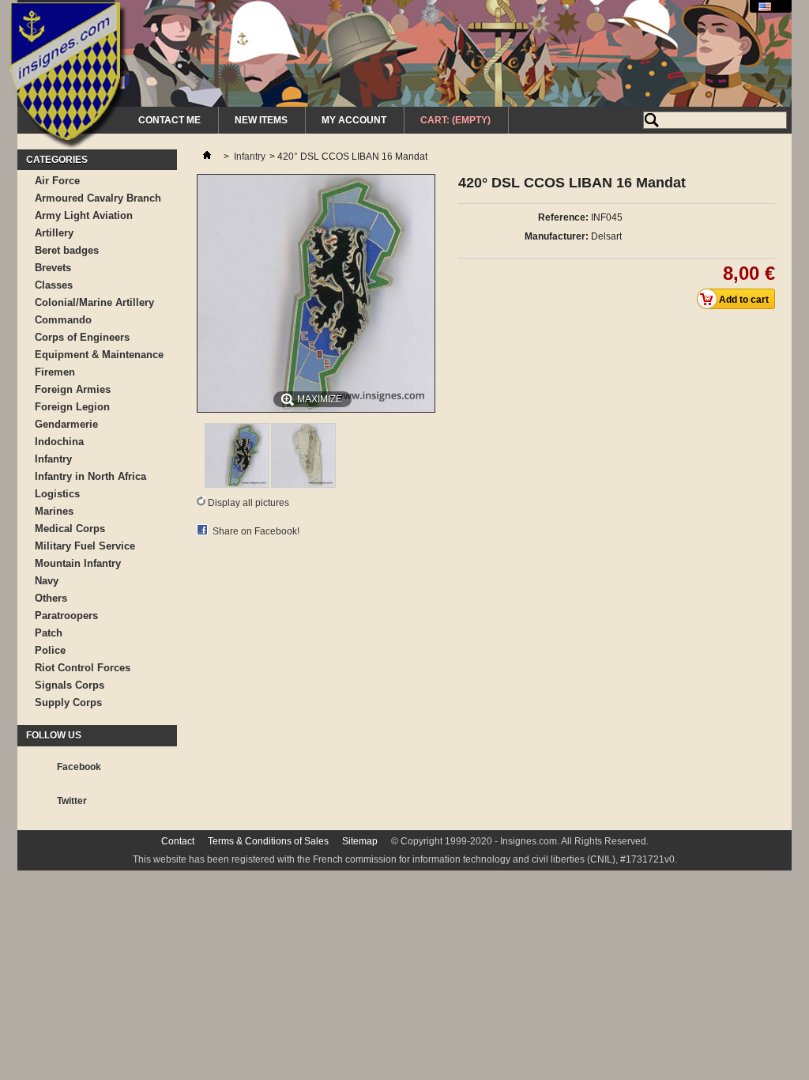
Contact (177, 841)
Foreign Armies (73, 389)
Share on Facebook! (256, 531)
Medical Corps (70, 528)
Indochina (59, 441)
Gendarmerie (66, 424)
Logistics (57, 494)
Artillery (54, 233)
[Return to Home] (207, 156)
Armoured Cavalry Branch (98, 198)
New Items (261, 120)
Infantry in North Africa (90, 476)
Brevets (53, 268)
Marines (54, 511)
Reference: (563, 217)
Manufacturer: (557, 236)
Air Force (57, 181)
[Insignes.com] (68, 77)
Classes (54, 285)
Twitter (72, 800)
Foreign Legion (72, 407)
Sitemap (360, 841)
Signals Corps (69, 685)
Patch (48, 633)
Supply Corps (68, 702)
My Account (354, 120)
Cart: (455, 120)
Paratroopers (66, 615)
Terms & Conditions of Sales (268, 841)
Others (51, 598)
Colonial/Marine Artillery (94, 302)
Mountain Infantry (78, 563)
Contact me (169, 120)
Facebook (79, 766)
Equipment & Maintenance (99, 355)
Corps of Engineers (82, 337)
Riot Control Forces (82, 668)
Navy (46, 581)
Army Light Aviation (84, 215)
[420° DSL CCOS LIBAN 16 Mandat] (237, 484)
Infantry (53, 459)
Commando (63, 320)
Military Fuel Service (85, 546)
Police (50, 650)
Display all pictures (248, 502)
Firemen (55, 372)
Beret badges (67, 250)
